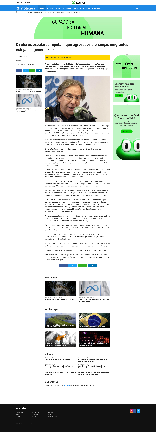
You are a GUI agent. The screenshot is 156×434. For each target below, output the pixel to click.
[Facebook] (134, 411)
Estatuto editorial (30, 423)
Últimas (49, 353)
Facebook (66, 385)
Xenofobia (23, 64)
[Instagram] (131, 411)
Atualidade (19, 60)
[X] (138, 411)
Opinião (47, 357)
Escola (27, 64)
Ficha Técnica (19, 423)
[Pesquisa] (132, 8)
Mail (22, 2)
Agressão (32, 64)
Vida (46, 371)
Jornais (27, 2)
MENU (17, 2)
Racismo (18, 64)
